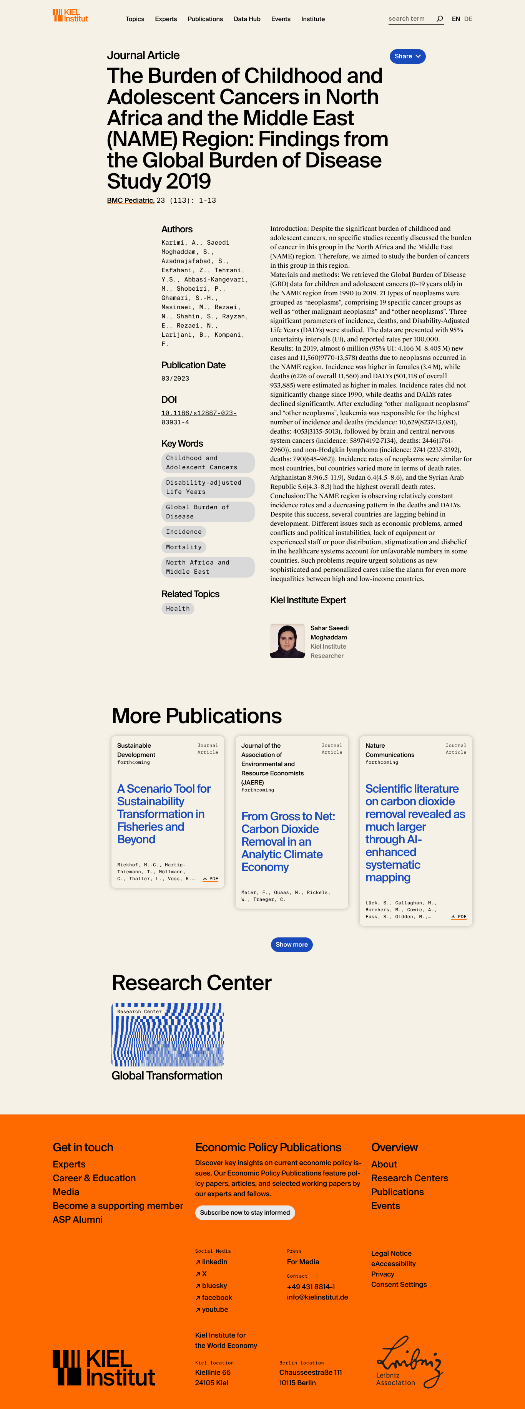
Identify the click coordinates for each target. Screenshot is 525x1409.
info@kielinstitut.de (317, 1297)
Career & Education (94, 1178)
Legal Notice (391, 1253)
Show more (292, 944)
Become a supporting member (118, 1206)
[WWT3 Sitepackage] (81, 15)
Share (403, 56)
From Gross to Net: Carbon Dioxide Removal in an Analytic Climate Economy (288, 842)
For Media (303, 1262)
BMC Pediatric (130, 200)
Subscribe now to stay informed (245, 1213)
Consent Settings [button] (399, 1284)
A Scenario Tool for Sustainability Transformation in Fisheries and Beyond (164, 814)
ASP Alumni (78, 1220)
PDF (213, 879)
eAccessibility (393, 1263)
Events (385, 1206)
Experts (69, 1165)
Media (66, 1192)
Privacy (382, 1274)
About (384, 1165)
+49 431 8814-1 (311, 1286)
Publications (397, 1192)
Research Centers (410, 1178)
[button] (135, 19)
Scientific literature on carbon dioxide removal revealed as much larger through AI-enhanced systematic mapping (415, 833)
